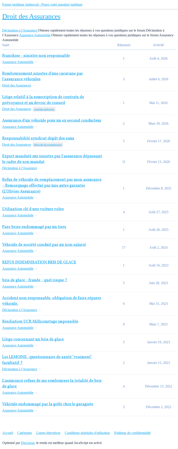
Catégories (24, 433)
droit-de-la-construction (48, 144)
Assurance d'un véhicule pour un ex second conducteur (51, 120)
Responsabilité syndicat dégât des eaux (38, 138)
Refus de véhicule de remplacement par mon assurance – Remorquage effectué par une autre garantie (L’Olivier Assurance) (52, 185)
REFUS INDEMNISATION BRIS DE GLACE (39, 262)
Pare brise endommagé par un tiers (34, 227)
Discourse (28, 443)
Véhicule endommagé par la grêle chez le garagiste (47, 404)
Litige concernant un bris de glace (33, 339)
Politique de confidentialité (132, 433)
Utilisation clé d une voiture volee (33, 209)
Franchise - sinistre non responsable (36, 56)
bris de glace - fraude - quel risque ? (34, 280)
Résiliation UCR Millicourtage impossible (40, 321)
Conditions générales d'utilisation (87, 433)
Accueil (7, 433)
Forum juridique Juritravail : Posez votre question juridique (42, 4)
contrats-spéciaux (44, 109)
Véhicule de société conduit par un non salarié (44, 245)
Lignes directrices (48, 433)
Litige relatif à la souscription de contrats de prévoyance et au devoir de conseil (43, 100)
